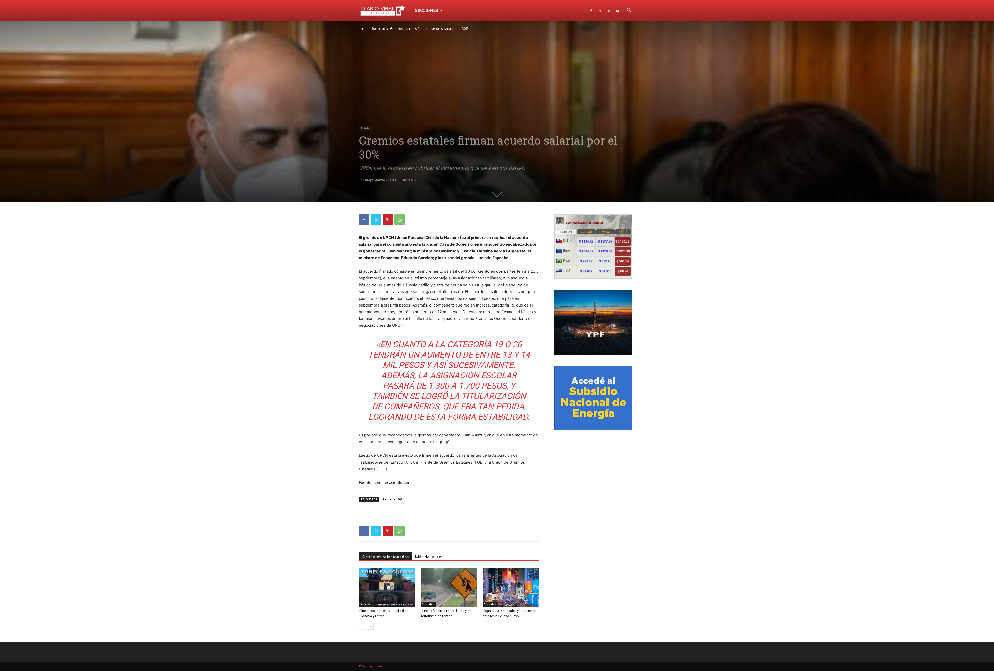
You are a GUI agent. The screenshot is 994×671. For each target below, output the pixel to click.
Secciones (426, 10)
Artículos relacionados (385, 556)
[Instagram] (600, 10)
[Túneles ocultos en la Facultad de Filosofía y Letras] (387, 587)
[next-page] (370, 626)
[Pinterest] (388, 219)
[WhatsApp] (399, 219)
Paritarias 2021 (393, 499)
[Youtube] (618, 10)
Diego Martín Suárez (381, 180)
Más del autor (429, 556)
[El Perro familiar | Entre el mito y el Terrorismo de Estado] (449, 587)
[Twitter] (609, 10)
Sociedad (378, 28)
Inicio (363, 28)
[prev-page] (362, 626)
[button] (629, 10)
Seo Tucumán (372, 666)
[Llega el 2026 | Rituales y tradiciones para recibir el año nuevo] (511, 587)
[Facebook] (591, 10)
